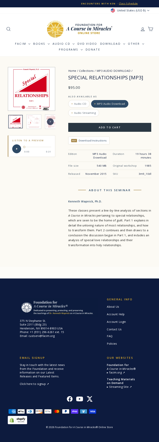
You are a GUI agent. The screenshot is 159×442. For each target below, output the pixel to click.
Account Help (115, 314)
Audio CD (62, 43)
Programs (69, 49)
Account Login (116, 322)
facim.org (116, 372)
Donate (93, 49)
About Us (113, 306)
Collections (86, 71)
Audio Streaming (85, 113)
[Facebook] (69, 399)
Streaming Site (119, 387)
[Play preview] (16, 148)
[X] (89, 399)
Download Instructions (89, 140)
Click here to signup (33, 384)
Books (40, 43)
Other (134, 43)
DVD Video (87, 43)
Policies (112, 343)
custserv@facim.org (42, 336)
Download (111, 43)
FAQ (109, 336)
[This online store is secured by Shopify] (79, 420)
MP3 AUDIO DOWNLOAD (114, 71)
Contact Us (114, 329)
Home (72, 71)
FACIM (21, 43)
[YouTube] (79, 399)
